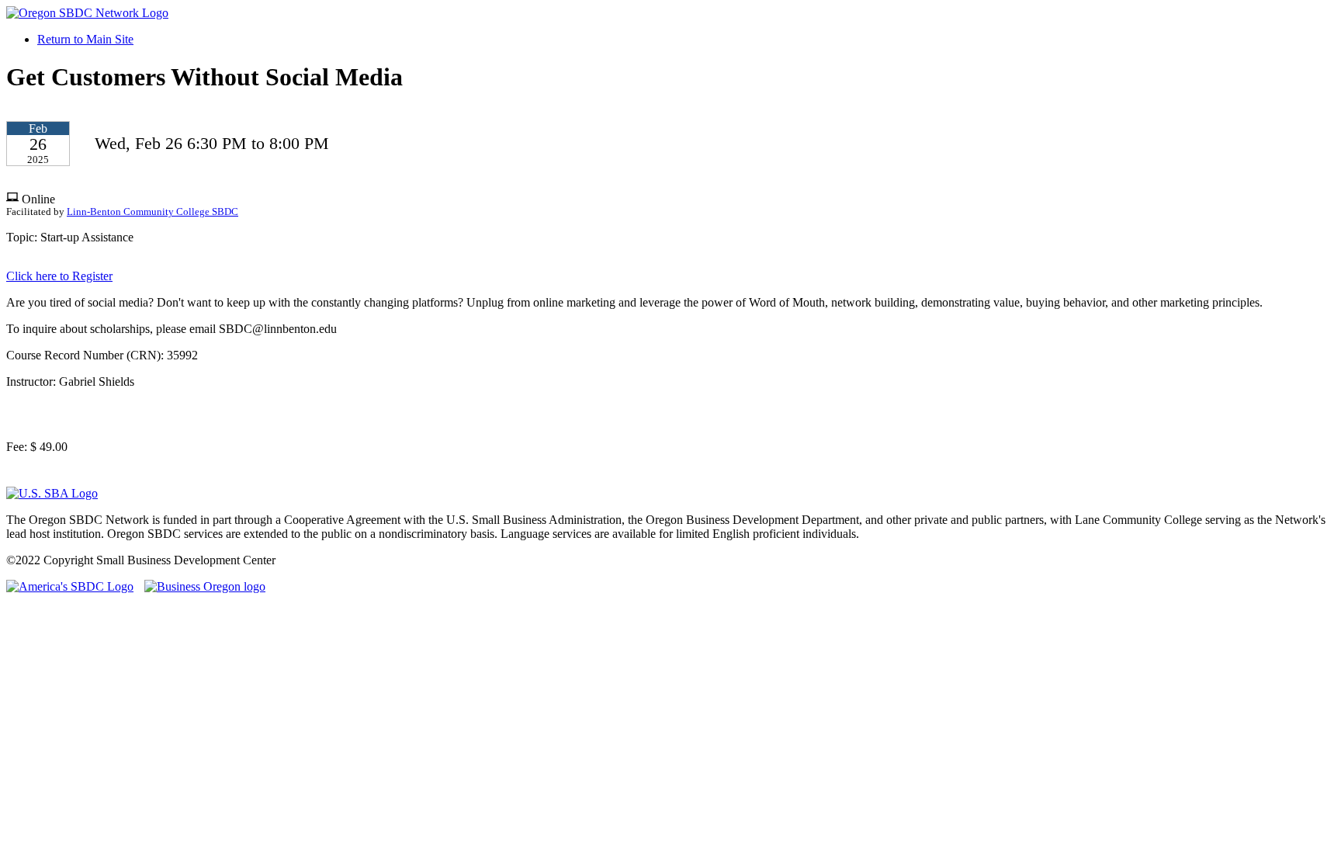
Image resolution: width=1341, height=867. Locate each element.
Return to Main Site (85, 39)
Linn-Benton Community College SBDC (152, 211)
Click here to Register (59, 276)
